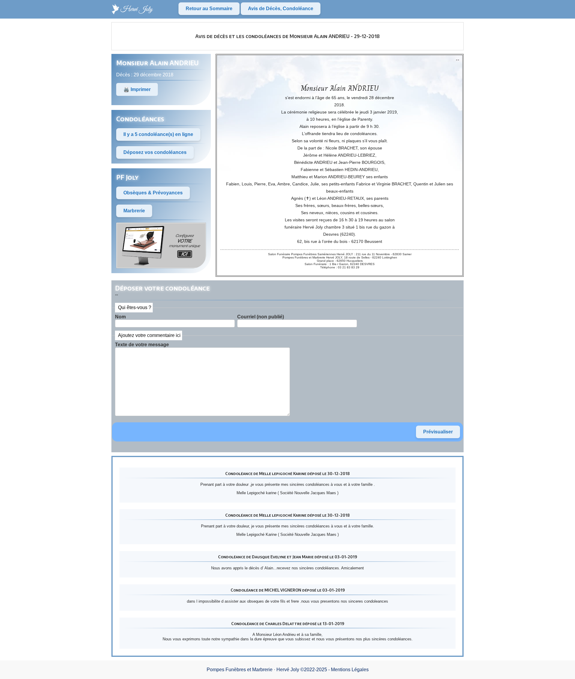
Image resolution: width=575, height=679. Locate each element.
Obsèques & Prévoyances (153, 192)
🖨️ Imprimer (137, 89)
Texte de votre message (142, 344)
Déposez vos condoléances (155, 152)
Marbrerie (134, 210)
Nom (120, 316)
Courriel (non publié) (260, 316)
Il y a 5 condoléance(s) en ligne (158, 134)
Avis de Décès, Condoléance (280, 8)
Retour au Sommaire (209, 8)
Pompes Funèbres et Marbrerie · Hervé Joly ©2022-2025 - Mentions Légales (288, 669)
